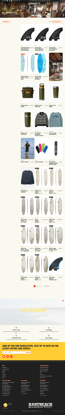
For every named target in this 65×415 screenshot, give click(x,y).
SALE (3, 377)
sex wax (36, 160)
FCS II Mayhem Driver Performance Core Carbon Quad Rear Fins (39, 49)
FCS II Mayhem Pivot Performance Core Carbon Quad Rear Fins (25, 49)
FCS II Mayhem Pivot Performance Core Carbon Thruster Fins (53, 49)
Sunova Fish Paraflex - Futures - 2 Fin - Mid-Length (38, 278)
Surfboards (4, 367)
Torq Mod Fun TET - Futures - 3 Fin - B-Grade (25, 78)
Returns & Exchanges (44, 369)
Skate (3, 372)
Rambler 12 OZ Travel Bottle (24, 133)
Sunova (36, 189)
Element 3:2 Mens (25, 161)
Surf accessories (5, 369)
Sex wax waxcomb (39, 161)
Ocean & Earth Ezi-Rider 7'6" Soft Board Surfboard (38, 78)
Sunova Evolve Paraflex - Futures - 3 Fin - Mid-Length (24, 278)
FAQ (41, 372)
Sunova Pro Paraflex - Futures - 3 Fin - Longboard (52, 192)
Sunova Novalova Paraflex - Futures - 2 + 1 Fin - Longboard (38, 221)
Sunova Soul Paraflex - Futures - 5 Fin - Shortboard (25, 250)
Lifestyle (4, 376)
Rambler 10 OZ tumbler (52, 106)
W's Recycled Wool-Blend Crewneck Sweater (39, 134)
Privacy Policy (42, 377)
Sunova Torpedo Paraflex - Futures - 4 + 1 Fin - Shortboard (53, 250)
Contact (41, 374)
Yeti (21, 131)
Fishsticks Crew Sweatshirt (24, 191)
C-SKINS (22, 160)
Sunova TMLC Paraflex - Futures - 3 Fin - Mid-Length (52, 221)
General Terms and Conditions (46, 376)
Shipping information (44, 367)
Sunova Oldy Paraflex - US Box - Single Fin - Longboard (38, 250)
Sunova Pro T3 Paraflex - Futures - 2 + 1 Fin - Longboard (38, 192)
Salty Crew (23, 189)
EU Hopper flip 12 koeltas (24, 106)
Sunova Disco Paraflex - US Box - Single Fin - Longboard (24, 221)
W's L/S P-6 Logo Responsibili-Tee (52, 133)
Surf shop (7, 8)
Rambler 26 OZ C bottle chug (38, 106)
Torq (22, 75)
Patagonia (37, 131)
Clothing (4, 374)
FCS (22, 46)
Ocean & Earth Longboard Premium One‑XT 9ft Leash (53, 163)
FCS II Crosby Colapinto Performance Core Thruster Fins (53, 278)
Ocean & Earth (38, 75)
